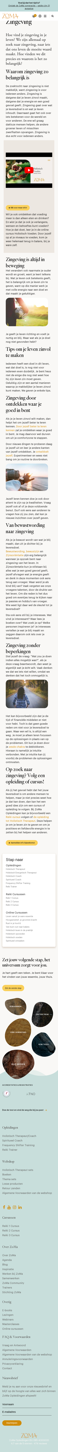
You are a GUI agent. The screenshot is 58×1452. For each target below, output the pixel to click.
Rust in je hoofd (13, 923)
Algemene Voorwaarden (16, 1350)
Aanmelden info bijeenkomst (23, 843)
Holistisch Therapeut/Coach (19, 1136)
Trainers (7, 1287)
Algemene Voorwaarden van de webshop (27, 1193)
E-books (7, 1310)
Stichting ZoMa (11, 1292)
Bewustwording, (15, 551)
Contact (7, 1368)
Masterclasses (10, 1324)
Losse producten (12, 1184)
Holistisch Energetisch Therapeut (21, 873)
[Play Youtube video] (29, 170)
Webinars (8, 1319)
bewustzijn (32, 551)
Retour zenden (11, 1188)
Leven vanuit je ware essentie (19, 916)
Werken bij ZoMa (12, 1274)
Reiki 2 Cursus (12, 902)
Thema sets (9, 1179)
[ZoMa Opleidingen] (10, 16)
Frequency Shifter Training (18, 883)
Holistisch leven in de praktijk (19, 930)
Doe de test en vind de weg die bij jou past (23, 1110)
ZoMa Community (13, 1283)
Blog (5, 1264)
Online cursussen (12, 1329)
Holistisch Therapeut (15, 869)
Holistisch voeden (14, 938)
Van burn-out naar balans (17, 927)
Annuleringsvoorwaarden (17, 1359)
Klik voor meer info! (19, 208)
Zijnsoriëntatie (15, 555)
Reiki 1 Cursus (12, 898)
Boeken (6, 1174)
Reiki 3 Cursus (12, 905)
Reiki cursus (13, 817)
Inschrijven (11, 1423)
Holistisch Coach (14, 876)
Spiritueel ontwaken (15, 941)
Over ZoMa (9, 1255)
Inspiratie (8, 1269)
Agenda (7, 1260)
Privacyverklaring (12, 1364)
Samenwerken (10, 1278)
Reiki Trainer (11, 887)
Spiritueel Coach (13, 880)
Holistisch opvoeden (15, 934)
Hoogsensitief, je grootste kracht (21, 920)
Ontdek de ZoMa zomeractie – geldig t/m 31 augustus (29, 7)
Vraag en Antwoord (14, 1345)
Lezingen (7, 1315)
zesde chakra (17, 747)
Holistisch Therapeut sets (17, 1170)
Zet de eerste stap (13, 988)
